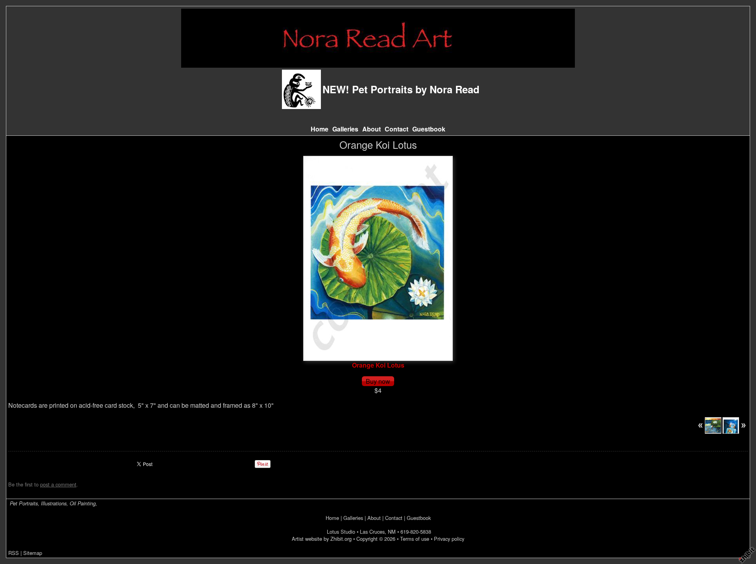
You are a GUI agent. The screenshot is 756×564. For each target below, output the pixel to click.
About (371, 128)
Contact (396, 128)
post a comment (58, 484)
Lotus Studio (341, 531)
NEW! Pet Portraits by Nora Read (401, 89)
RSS (13, 553)
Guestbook (428, 128)
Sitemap (32, 553)
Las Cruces (372, 531)
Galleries (345, 128)
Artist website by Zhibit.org (322, 538)
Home (319, 128)
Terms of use (414, 538)
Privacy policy (449, 538)
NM (392, 531)
